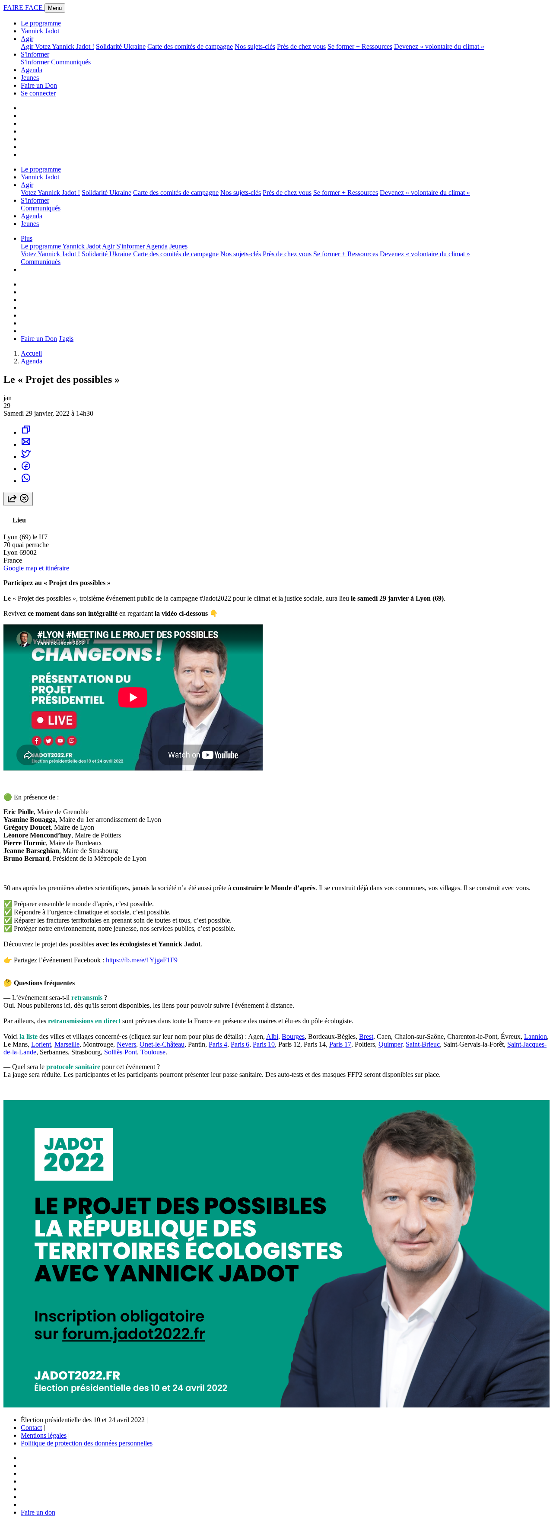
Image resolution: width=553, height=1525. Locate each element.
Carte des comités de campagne (190, 46)
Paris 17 (340, 1044)
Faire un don (38, 1512)
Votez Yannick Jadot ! (64, 46)
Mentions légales (44, 1435)
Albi (272, 1036)
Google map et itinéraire (36, 568)
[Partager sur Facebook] (26, 468)
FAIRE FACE (23, 7)
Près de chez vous (301, 46)
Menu (55, 8)
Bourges (293, 1036)
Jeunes (30, 77)
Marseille (66, 1044)
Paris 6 (240, 1044)
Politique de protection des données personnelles (87, 1443)
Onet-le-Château (162, 1044)
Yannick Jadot (40, 31)
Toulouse (152, 1052)
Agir (27, 38)
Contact (31, 1427)
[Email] (26, 444)
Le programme (41, 23)
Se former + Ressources (359, 46)
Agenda (31, 69)
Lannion (535, 1036)
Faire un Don (39, 85)
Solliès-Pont (120, 1052)
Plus (26, 238)
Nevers (126, 1044)
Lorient (41, 1044)
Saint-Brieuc (423, 1044)
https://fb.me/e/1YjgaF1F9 (142, 960)
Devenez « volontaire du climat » (439, 46)
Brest (366, 1036)
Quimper (390, 1044)
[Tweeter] (26, 456)
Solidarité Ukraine (121, 46)
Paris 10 (264, 1044)
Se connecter (38, 93)
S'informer (35, 54)
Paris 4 (218, 1044)
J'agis (66, 338)
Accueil (31, 353)
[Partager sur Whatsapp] (26, 480)
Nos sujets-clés (255, 46)
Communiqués (71, 62)
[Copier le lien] (26, 432)
